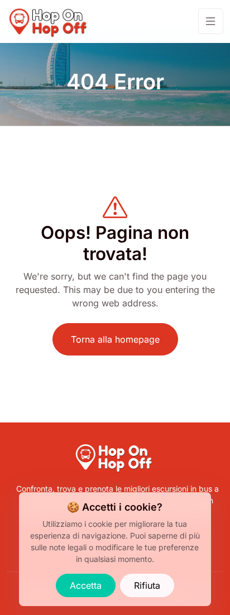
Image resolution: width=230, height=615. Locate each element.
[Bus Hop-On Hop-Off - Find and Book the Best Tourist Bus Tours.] (49, 21)
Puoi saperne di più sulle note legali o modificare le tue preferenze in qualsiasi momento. (115, 547)
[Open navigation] (210, 21)
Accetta (86, 585)
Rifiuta (147, 585)
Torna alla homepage (115, 339)
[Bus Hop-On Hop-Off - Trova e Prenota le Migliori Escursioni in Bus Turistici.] (115, 447)
